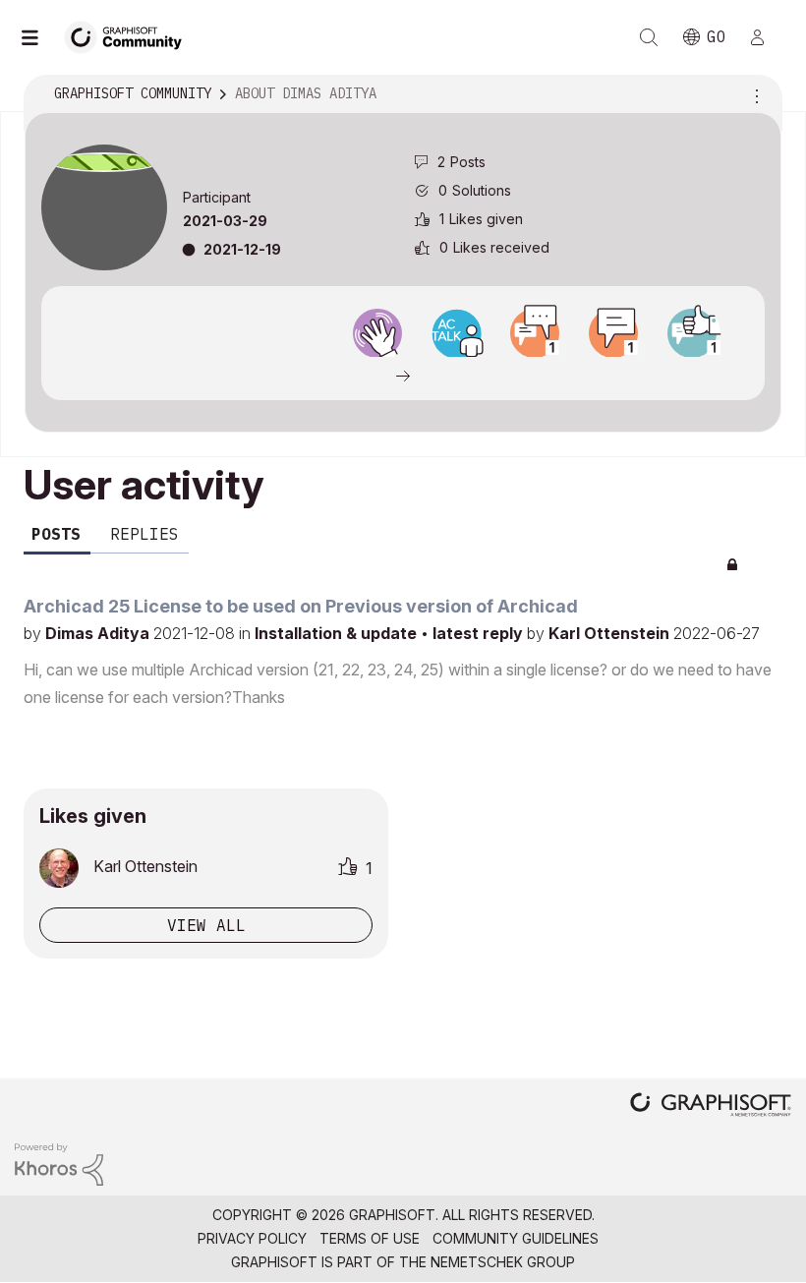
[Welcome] (377, 333)
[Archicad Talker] (456, 333)
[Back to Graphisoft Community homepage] (130, 36)
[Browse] (39, 37)
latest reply (479, 633)
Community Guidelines (515, 1238)
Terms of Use (369, 1238)
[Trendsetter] (692, 333)
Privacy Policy (252, 1238)
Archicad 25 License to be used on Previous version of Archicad (301, 606)
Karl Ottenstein (610, 633)
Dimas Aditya (99, 633)
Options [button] (754, 94)
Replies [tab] (144, 534)
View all (206, 925)
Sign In (765, 37)
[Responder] (534, 333)
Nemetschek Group (503, 1262)
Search (648, 37)
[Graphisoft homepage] (710, 1106)
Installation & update (338, 633)
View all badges (403, 374)
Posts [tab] (56, 534)
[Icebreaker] (613, 333)
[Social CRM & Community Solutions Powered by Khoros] (59, 1162)
